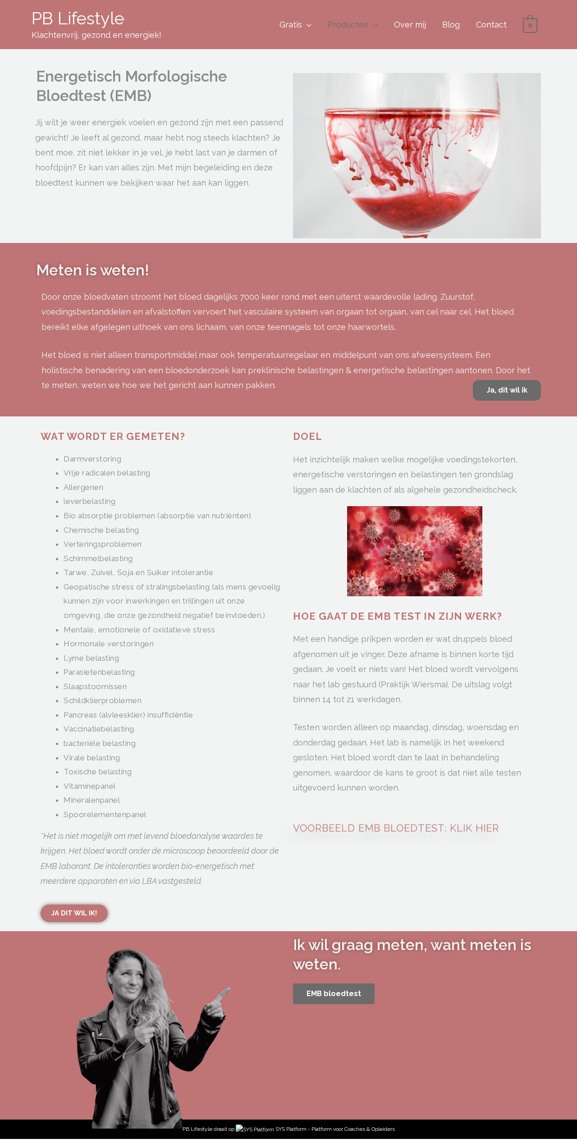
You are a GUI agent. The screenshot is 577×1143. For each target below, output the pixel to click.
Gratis (290, 24)
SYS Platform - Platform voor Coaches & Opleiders (335, 1129)
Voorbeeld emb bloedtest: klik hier (396, 828)
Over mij (410, 24)
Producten (348, 24)
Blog (451, 24)
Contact (491, 24)
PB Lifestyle (78, 18)
